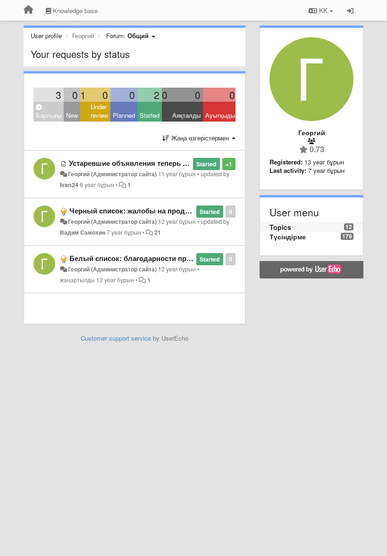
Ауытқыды (220, 115)
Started (150, 115)
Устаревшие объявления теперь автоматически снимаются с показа (187, 163)
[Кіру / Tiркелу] (350, 10)
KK (323, 10)
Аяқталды (186, 115)
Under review (99, 111)
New (72, 115)
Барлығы (48, 115)
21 (157, 232)
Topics (280, 227)
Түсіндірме (287, 236)
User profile (46, 35)
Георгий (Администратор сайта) (112, 174)
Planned (124, 115)
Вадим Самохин (82, 232)
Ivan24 (69, 184)
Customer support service (116, 338)
